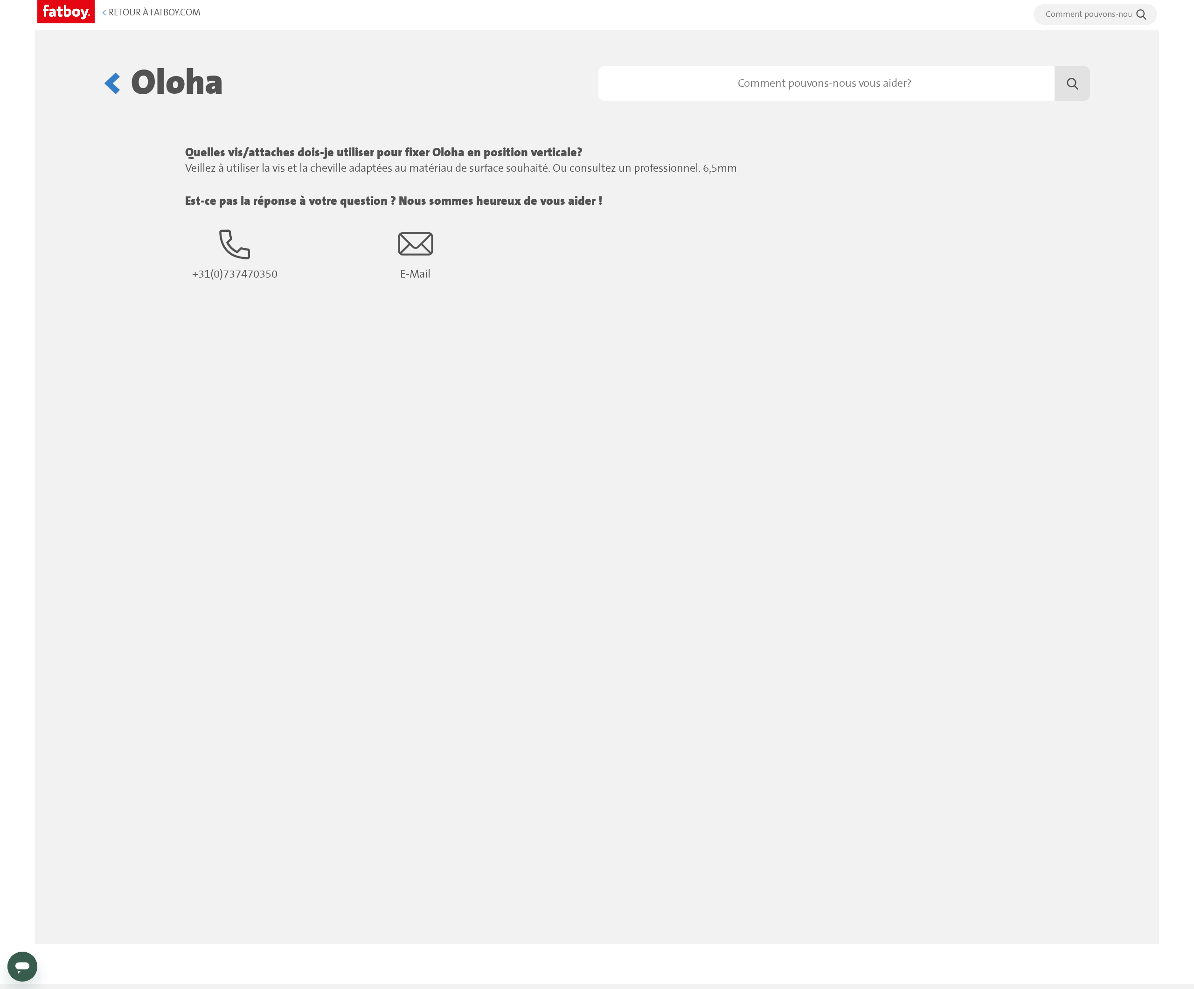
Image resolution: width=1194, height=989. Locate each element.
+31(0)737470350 (235, 274)
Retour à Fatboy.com (151, 12)
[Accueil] (66, 10)
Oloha (177, 83)
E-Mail (415, 274)
